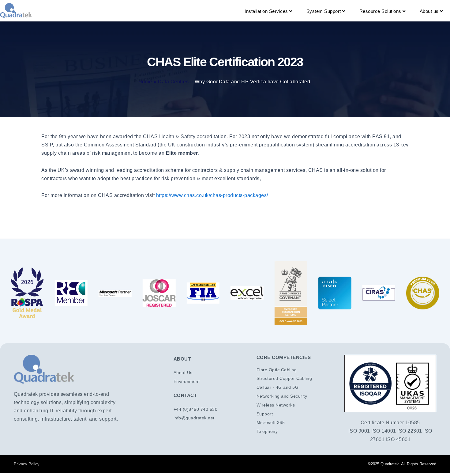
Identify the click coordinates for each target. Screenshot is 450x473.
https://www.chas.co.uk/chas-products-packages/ (212, 195)
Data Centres (173, 81)
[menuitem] (268, 11)
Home (145, 81)
